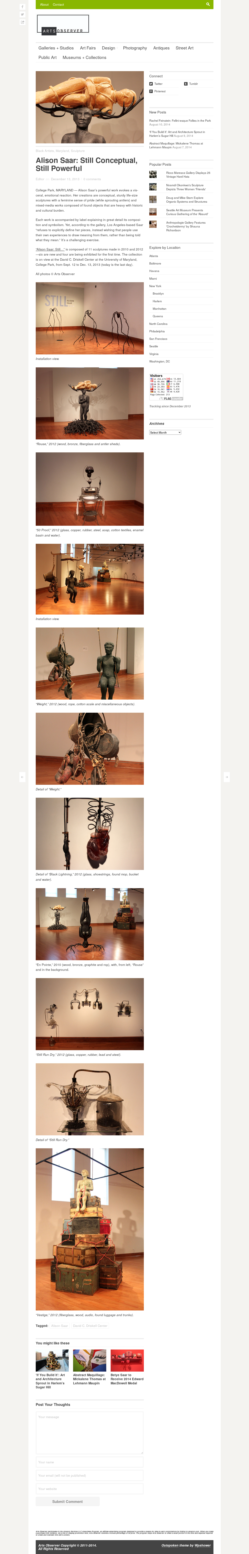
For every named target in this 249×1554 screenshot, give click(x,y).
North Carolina (158, 324)
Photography (135, 48)
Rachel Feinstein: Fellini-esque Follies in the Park (180, 120)
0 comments (92, 179)
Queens (158, 316)
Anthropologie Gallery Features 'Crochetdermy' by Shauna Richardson (186, 226)
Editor (40, 179)
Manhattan (159, 308)
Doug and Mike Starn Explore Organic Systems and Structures (186, 199)
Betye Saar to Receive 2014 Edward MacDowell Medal (127, 1379)
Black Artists (45, 150)
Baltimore (155, 263)
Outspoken (170, 1545)
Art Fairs (88, 48)
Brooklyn (158, 293)
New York (155, 286)
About (44, 4)
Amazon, (53, 1533)
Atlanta (153, 256)
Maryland (62, 150)
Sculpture (78, 150)
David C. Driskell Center (90, 1325)
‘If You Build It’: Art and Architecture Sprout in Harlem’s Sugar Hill (50, 1381)
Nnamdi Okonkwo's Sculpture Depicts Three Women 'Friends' (186, 187)
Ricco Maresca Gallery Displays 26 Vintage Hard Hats (188, 174)
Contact (58, 4)
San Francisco (158, 339)
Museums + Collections (84, 57)
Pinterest (158, 91)
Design (108, 48)
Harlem (157, 301)
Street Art (184, 48)
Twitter (156, 84)
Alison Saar (59, 1325)
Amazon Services (70, 1531)
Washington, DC (159, 361)
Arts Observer (49, 1545)
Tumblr (191, 84)
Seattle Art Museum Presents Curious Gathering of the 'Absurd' (187, 212)
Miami (153, 278)
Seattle (153, 346)
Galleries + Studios (56, 48)
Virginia (154, 354)
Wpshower (202, 1545)
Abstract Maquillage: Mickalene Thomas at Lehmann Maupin (89, 1379)
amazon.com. (194, 1531)
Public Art (47, 57)
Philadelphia (157, 331)
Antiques (161, 48)
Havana (154, 271)
